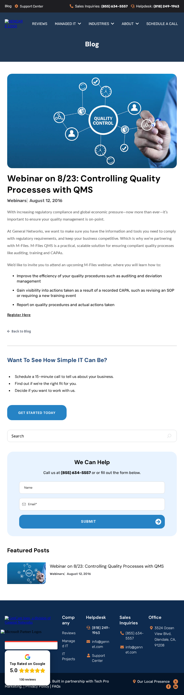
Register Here (19, 315)
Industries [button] (99, 24)
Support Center (31, 6)
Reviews (68, 633)
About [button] (128, 24)
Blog (8, 6)
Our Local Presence (153, 681)
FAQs (56, 686)
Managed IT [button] (66, 24)
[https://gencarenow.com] (14, 23)
